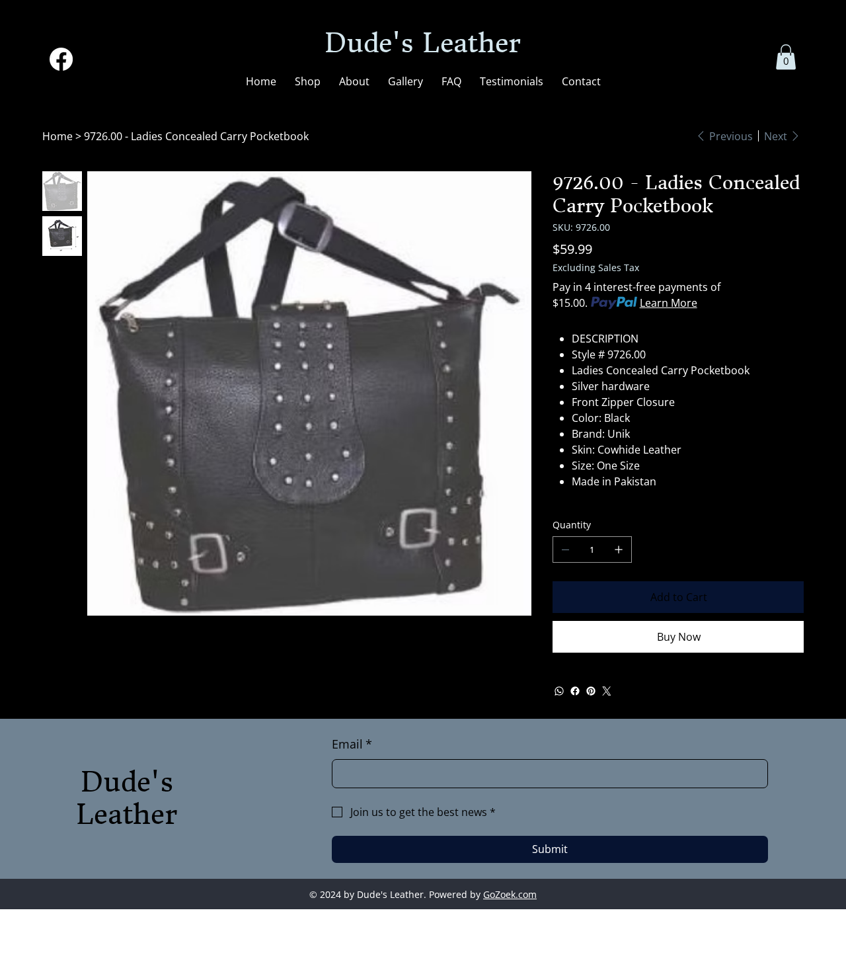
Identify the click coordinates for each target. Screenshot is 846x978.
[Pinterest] (590, 691)
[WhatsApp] (559, 691)
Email (352, 744)
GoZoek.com (510, 894)
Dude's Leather (423, 43)
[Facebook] (61, 59)
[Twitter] (606, 691)
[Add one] (618, 549)
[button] (785, 56)
